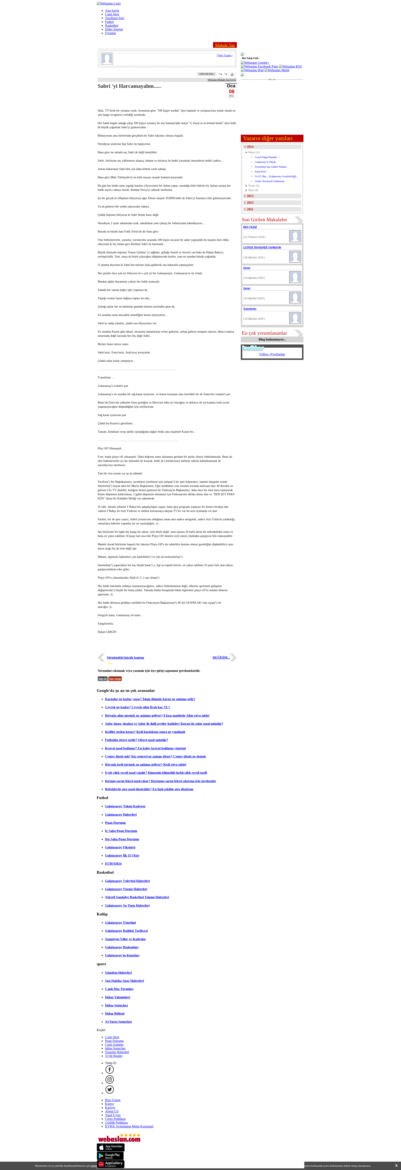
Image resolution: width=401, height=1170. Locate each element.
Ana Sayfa (112, 10)
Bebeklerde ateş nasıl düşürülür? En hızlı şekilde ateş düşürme (149, 789)
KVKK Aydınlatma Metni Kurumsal (129, 1126)
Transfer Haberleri (117, 1052)
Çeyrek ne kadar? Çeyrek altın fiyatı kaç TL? (137, 707)
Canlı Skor (112, 14)
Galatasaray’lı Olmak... (266, 162)
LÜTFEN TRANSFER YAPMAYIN (262, 247)
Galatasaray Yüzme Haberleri (126, 889)
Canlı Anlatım (114, 1044)
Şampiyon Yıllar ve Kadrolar (125, 939)
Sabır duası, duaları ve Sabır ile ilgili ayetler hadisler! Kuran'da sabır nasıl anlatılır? (164, 723)
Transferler (249, 308)
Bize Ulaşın (113, 1100)
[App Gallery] (111, 1167)
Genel (246, 267)
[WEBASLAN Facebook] (109, 1073)
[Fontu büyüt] (220, 74)
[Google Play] (110, 1159)
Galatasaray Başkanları (121, 947)
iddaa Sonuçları (115, 1048)
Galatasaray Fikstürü (120, 847)
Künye (109, 1104)
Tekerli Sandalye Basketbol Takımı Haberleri (137, 897)
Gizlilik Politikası (116, 1122)
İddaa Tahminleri (117, 997)
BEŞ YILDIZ (250, 227)
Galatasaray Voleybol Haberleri (127, 881)
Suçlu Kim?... (261, 171)
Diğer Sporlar (114, 29)
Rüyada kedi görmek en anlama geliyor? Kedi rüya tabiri (145, 764)
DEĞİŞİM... (221, 657)
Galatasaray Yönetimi (120, 922)
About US (112, 1111)
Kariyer (110, 1107)
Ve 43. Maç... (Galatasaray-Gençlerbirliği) (275, 176)
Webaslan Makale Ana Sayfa (222, 79)
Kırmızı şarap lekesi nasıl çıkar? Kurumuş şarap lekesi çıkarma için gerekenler (160, 781)
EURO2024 (113, 863)
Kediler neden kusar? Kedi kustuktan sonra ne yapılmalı (145, 732)
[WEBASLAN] (109, 3)
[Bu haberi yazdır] (232, 75)
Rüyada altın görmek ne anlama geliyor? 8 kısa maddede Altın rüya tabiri (157, 715)
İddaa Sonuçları (116, 1005)
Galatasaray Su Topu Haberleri (127, 905)
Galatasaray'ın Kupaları (122, 955)
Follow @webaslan (272, 354)
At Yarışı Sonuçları (118, 1021)
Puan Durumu (115, 822)
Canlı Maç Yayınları (119, 989)
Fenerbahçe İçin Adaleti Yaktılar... (271, 166)
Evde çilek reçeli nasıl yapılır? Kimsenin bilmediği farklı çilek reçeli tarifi (156, 772)
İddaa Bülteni (114, 1013)
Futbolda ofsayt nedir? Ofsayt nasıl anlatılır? (136, 740)
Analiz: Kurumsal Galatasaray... (270, 181)
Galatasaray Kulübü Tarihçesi (126, 930)
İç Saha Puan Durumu (121, 831)
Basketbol (111, 25)
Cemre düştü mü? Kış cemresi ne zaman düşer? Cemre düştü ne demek (155, 756)
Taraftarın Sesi (114, 18)
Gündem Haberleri (118, 972)
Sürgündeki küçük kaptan (125, 657)
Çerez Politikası (115, 1119)
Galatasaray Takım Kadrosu (125, 806)
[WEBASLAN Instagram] (109, 1083)
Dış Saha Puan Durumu (122, 839)
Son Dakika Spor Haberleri (124, 981)
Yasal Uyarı (113, 1115)
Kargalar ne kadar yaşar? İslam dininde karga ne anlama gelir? (150, 699)
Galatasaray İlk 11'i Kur (122, 855)
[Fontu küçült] (225, 74)
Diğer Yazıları (224, 55)
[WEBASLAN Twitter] (109, 1093)
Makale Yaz (225, 45)
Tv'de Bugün (113, 1056)
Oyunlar (110, 33)
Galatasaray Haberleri (121, 814)
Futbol (109, 22)
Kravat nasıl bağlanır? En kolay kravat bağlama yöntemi (145, 748)
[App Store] (111, 1150)
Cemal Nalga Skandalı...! (267, 157)
